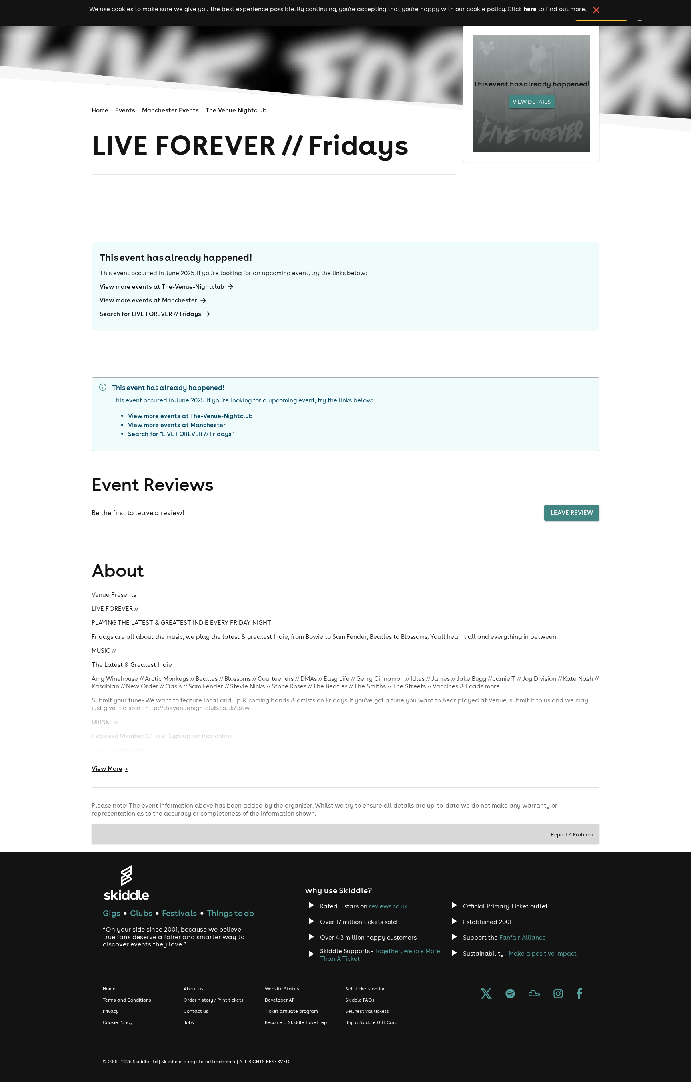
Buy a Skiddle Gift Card (371, 1022)
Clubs (141, 913)
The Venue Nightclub (236, 110)
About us (194, 989)
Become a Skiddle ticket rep (296, 1022)
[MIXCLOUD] (534, 994)
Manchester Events (170, 110)
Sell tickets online (366, 989)
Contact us (196, 1011)
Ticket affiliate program (291, 1011)
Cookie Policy (117, 1022)
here (530, 9)
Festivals (179, 913)
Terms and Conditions (127, 1000)
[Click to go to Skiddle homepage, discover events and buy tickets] (126, 882)
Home (100, 110)
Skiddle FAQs (360, 1000)
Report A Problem (572, 834)
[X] (486, 994)
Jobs (189, 1022)
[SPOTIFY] (510, 994)
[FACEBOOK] (579, 994)
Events (125, 110)
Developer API (280, 1000)
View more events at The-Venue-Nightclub (162, 286)
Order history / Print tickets (214, 1000)
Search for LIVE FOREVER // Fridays (150, 314)
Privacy (111, 1011)
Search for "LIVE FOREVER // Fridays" (181, 434)
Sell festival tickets (367, 1011)
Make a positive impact (543, 953)
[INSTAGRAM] (558, 994)
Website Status (282, 989)
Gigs (111, 913)
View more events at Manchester (148, 300)
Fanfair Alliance (522, 937)
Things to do (230, 913)
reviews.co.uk (388, 906)
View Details (532, 101)
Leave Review (572, 512)
